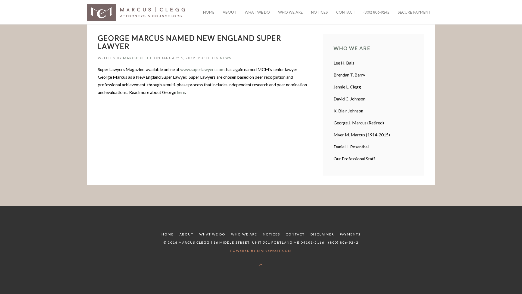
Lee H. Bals (344, 62)
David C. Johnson (349, 98)
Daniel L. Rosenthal (351, 146)
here (181, 92)
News (225, 58)
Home (167, 234)
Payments (350, 234)
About (186, 234)
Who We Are (244, 234)
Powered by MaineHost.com (261, 251)
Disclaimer (322, 234)
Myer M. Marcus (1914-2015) (362, 134)
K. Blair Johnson (348, 110)
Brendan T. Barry (349, 74)
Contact (295, 234)
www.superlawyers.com (202, 69)
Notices (271, 234)
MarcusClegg (138, 58)
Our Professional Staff (354, 158)
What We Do (212, 234)
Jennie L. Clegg (347, 86)
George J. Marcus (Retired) (359, 122)
